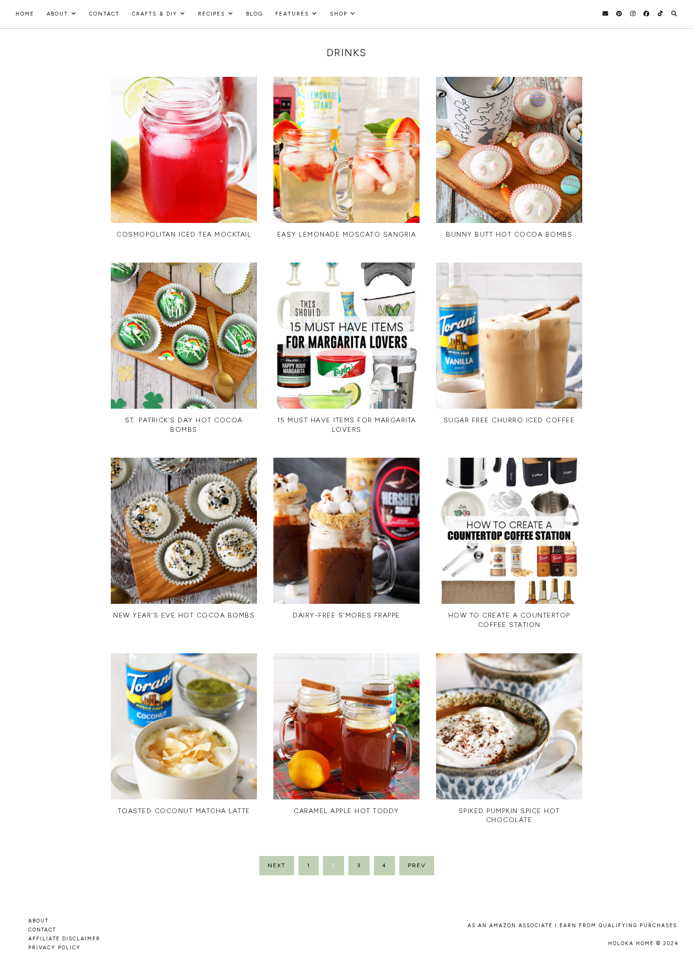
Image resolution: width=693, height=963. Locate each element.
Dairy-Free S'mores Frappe (346, 615)
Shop (338, 14)
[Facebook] (646, 13)
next (277, 865)
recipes (211, 14)
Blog (254, 14)
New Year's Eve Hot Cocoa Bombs (184, 615)
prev (417, 865)
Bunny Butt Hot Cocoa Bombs (509, 234)
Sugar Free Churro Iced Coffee (509, 420)
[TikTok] (660, 13)
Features (292, 14)
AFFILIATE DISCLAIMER (64, 939)
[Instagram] (632, 13)
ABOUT (38, 921)
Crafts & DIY (154, 14)
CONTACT (42, 930)
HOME (25, 14)
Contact (104, 14)
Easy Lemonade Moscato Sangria (346, 234)
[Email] (605, 13)
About (57, 14)
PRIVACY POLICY (54, 948)
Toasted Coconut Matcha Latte (184, 811)
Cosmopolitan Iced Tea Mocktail (183, 234)
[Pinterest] (619, 13)
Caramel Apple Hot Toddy (346, 811)
